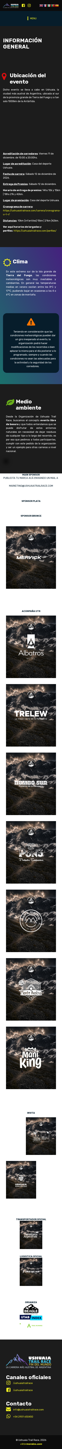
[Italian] (49, 5)
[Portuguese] (53, 5)
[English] (41, 5)
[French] (45, 5)
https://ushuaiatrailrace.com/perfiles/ (35, 230)
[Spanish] (57, 5)
